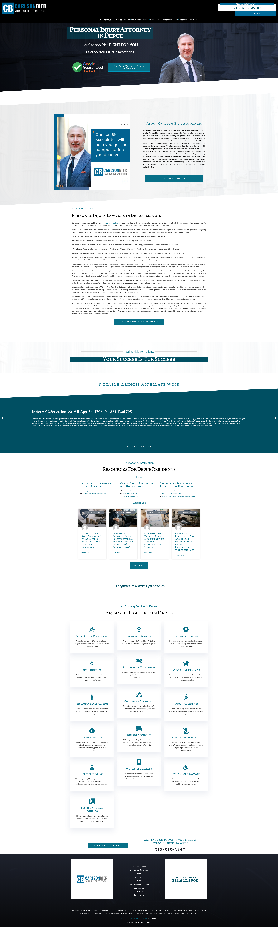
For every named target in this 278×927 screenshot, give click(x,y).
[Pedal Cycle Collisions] (92, 629)
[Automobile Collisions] (139, 660)
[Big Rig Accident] (139, 728)
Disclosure (184, 19)
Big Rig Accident (139, 735)
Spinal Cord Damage (186, 774)
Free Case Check (170, 19)
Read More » (85, 553)
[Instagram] (259, 13)
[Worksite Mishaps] (139, 762)
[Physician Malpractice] (92, 697)
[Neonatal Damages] (139, 629)
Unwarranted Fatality (186, 738)
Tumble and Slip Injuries (92, 809)
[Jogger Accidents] (186, 697)
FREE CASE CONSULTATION (185, 878)
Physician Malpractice (91, 704)
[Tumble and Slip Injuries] (92, 801)
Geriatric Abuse (91, 774)
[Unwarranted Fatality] (186, 731)
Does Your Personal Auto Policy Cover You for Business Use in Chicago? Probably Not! (123, 540)
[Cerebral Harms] (186, 629)
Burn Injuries (92, 670)
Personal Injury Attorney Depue (136, 918)
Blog (159, 19)
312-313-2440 (170, 850)
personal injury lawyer (112, 223)
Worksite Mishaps (139, 769)
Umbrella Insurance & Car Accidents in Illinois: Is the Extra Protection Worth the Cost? (185, 542)
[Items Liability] (92, 731)
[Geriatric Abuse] (92, 767)
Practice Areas (121, 19)
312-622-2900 (247, 7)
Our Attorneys (105, 19)
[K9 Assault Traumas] (186, 663)
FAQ (152, 19)
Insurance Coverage (140, 19)
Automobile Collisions (138, 667)
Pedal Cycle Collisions (91, 636)
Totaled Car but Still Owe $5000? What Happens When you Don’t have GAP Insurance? (91, 540)
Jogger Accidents (186, 704)
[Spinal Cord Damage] (186, 767)
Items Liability (91, 738)
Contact (193, 19)
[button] (2, 418)
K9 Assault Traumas (186, 670)
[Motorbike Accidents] (139, 694)
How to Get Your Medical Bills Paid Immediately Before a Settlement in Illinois (154, 540)
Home (120, 918)
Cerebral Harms (186, 636)
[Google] (257, 13)
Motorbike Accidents (139, 701)
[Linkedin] (254, 13)
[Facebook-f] (251, 13)
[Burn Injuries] (92, 663)
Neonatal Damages (138, 636)
